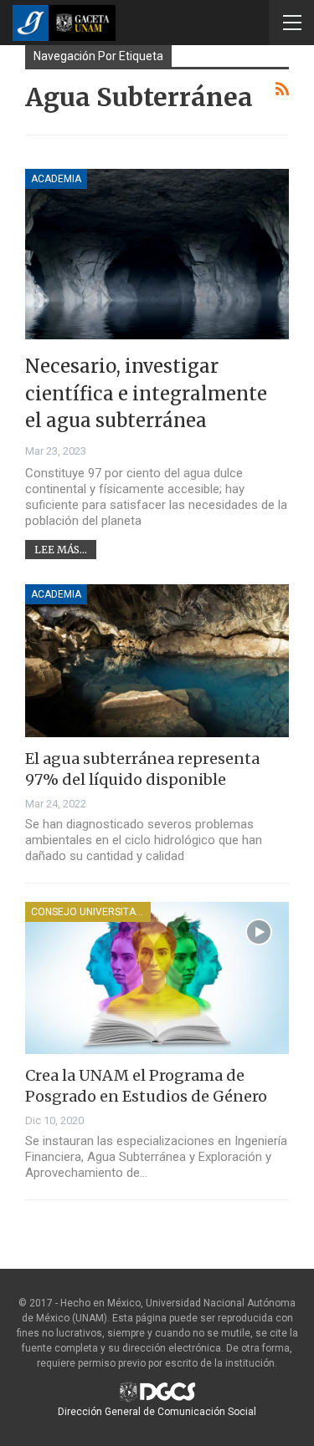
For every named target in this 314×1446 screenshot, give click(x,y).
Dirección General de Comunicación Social (157, 1412)
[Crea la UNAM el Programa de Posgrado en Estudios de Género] (157, 978)
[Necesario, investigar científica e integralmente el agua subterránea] (157, 254)
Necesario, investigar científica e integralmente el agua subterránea (146, 393)
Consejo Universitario (91, 912)
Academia (56, 179)
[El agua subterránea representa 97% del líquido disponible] (157, 660)
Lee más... (60, 549)
